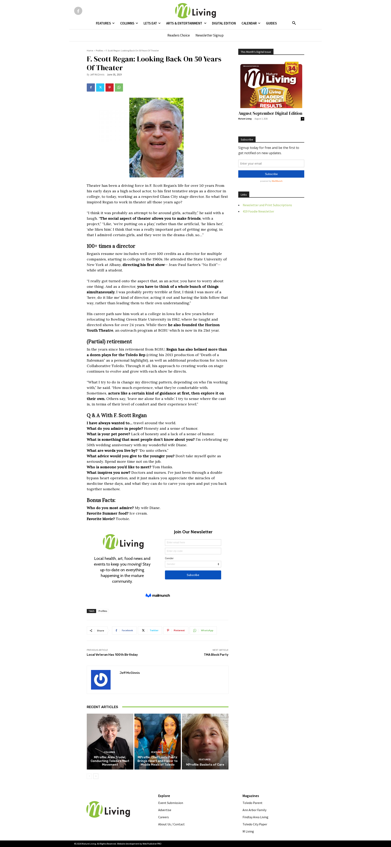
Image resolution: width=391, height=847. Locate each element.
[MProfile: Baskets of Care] (205, 741)
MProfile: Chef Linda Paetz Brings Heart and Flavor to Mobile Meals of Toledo (157, 760)
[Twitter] (100, 87)
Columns (109, 752)
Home (90, 50)
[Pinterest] (109, 87)
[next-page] (95, 776)
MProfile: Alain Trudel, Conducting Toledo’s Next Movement (110, 760)
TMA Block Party (216, 655)
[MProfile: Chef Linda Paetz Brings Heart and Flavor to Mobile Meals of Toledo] (157, 741)
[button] (294, 23)
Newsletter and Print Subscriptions (267, 205)
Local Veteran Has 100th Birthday (112, 655)
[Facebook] (78, 11)
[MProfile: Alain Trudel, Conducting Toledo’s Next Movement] (110, 741)
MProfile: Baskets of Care (205, 764)
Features (157, 752)
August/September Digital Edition (270, 113)
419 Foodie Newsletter (258, 211)
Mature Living (245, 118)
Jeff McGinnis (97, 74)
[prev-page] (89, 776)
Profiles (99, 50)
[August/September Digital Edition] (271, 84)
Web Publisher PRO (152, 843)
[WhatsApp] (119, 87)
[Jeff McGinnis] (103, 680)
